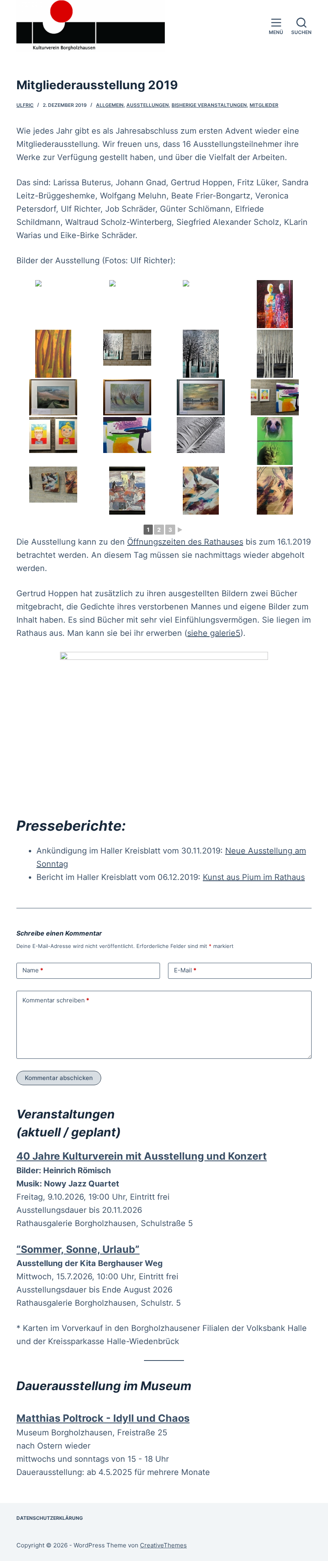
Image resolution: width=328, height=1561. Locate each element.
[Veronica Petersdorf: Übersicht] (127, 348)
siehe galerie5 (213, 633)
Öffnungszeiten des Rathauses (185, 542)
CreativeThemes (163, 1545)
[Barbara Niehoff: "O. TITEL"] (127, 435)
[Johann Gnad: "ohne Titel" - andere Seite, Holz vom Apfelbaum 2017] (201, 304)
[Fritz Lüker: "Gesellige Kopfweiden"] (127, 397)
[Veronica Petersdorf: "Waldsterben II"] (275, 354)
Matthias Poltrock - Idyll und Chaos (103, 1418)
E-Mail (185, 970)
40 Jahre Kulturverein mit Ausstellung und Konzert (141, 1156)
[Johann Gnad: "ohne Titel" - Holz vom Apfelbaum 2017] (127, 304)
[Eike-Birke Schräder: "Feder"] (201, 435)
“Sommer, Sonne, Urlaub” (78, 1249)
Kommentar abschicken (59, 1078)
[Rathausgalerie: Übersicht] (53, 304)
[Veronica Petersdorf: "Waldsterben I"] (201, 354)
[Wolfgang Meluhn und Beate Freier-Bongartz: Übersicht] (53, 485)
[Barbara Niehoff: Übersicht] (275, 397)
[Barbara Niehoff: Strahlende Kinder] (53, 435)
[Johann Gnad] (53, 354)
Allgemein (110, 105)
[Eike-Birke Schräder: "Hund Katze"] (275, 441)
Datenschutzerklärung (49, 1518)
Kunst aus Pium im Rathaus (254, 877)
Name (32, 970)
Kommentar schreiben (55, 1000)
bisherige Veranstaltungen (209, 105)
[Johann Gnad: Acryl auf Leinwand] (275, 304)
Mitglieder (264, 105)
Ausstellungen (147, 105)
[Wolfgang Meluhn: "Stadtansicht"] (127, 491)
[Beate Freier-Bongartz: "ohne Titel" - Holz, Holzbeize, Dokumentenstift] (201, 491)
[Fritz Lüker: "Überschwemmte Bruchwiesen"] (201, 397)
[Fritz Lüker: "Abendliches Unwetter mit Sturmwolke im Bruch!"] (53, 397)
